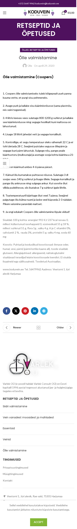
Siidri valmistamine (15, 406)
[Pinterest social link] (25, 311)
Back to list (38, 327)
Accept (38, 522)
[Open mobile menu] (4, 13)
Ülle (30, 65)
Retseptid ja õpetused (42, 50)
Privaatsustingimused (15, 467)
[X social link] (16, 311)
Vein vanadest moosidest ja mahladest (28, 417)
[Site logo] (38, 12)
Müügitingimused (13, 473)
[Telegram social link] (44, 311)
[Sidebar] (4, 163)
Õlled (25, 50)
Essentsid (9, 428)
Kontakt (8, 480)
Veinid (7, 439)
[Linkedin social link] (34, 311)
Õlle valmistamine (15, 450)
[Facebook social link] (6, 311)
